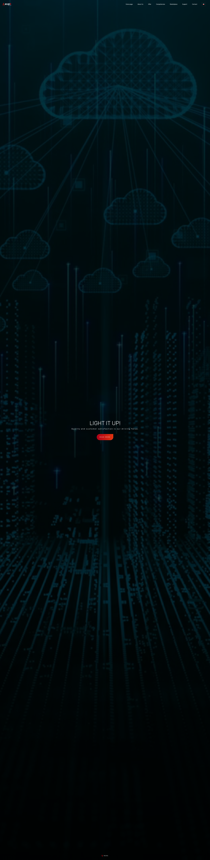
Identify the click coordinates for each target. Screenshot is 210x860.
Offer (149, 4)
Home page (129, 4)
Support (184, 4)
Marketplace (173, 4)
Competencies (160, 4)
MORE (106, 855)
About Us (140, 4)
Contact (194, 4)
